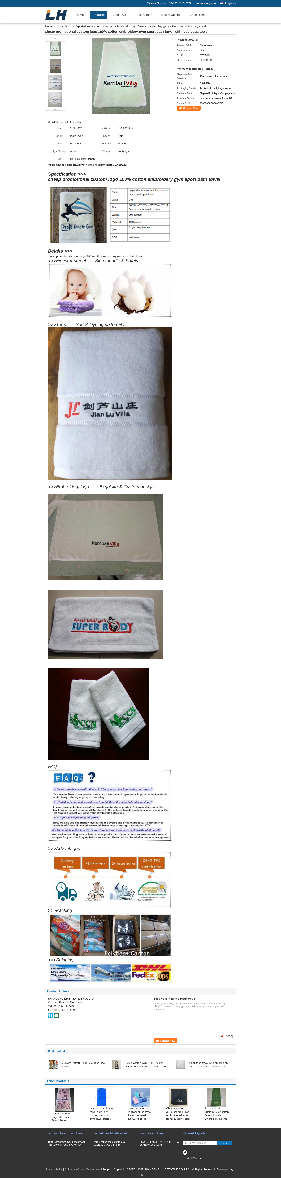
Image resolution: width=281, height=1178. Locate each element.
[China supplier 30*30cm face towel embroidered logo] (178, 1097)
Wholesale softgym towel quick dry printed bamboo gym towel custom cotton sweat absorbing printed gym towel (101, 1119)
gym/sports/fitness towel (85, 26)
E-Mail (188, 1158)
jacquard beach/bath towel (65, 1133)
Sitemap (198, 1158)
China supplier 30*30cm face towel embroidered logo (178, 1112)
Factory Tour (143, 14)
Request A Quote (205, 3)
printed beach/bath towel (110, 1133)
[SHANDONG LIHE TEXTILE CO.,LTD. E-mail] (56, 1015)
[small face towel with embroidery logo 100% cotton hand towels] (180, 1064)
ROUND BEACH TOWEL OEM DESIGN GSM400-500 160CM (160, 1143)
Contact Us (197, 14)
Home (80, 14)
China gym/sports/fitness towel (83, 1169)
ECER (139, 1175)
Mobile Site (192, 1162)
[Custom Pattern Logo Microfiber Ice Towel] (53, 1064)
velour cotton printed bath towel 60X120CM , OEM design (110, 1143)
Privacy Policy (54, 1169)
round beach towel (151, 1133)
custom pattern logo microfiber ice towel (140, 1110)
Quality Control (170, 14)
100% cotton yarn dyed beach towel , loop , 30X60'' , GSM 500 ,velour (67, 1143)
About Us (119, 14)
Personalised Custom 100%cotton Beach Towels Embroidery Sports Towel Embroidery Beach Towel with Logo (216, 1119)
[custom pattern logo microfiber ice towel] (140, 1097)
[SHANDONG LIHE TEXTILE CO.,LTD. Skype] (50, 1015)
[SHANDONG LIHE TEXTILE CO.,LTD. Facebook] (185, 1152)
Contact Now (190, 108)
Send (224, 1143)
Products (99, 14)
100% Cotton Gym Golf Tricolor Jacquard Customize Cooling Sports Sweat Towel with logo (147, 1066)
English (229, 3)
